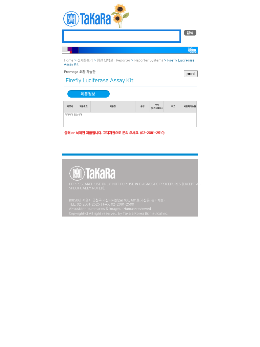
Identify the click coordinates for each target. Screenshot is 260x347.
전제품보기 (85, 60)
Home (68, 60)
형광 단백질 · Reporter (113, 60)
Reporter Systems (148, 60)
